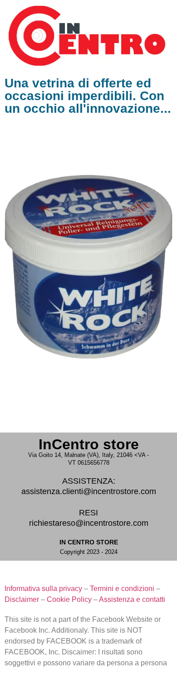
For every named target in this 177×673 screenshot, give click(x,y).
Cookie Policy (69, 599)
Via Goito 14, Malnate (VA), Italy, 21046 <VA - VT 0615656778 (88, 459)
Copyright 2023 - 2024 (89, 551)
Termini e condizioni (122, 588)
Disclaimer (22, 599)
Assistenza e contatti (132, 599)
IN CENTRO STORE (88, 542)
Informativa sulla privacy (43, 588)
